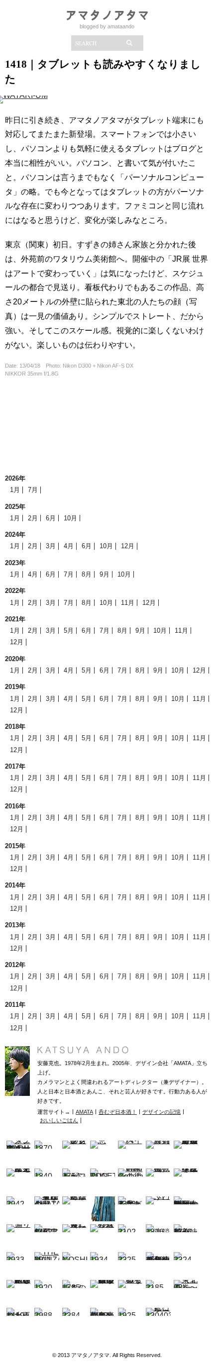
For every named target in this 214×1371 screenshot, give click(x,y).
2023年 (15, 563)
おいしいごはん (59, 1120)
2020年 (15, 659)
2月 (33, 518)
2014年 (15, 885)
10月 (70, 518)
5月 (69, 630)
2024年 (15, 534)
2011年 (15, 1004)
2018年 (15, 726)
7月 (33, 490)
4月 (69, 546)
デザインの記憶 (161, 1112)
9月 (104, 574)
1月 (15, 490)
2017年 (15, 766)
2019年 (15, 686)
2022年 (15, 590)
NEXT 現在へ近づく (107, 420)
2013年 (15, 925)
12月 (127, 546)
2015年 (15, 846)
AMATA (84, 1112)
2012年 (15, 965)
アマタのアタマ (107, 15)
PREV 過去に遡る (107, 450)
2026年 (15, 478)
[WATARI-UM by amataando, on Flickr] (21, 102)
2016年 (15, 806)
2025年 (15, 506)
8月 (87, 574)
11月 (127, 602)
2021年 (15, 619)
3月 (51, 546)
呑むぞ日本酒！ (118, 1112)
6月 (51, 518)
